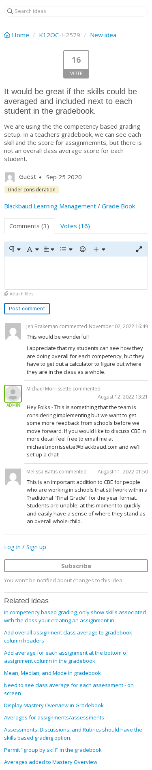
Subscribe (76, 566)
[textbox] (76, 273)
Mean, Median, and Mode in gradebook (52, 673)
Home (20, 35)
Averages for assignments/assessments (54, 717)
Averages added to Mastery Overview (50, 762)
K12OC (49, 35)
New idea (103, 35)
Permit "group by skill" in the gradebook (53, 749)
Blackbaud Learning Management (50, 206)
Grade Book (118, 206)
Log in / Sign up (25, 547)
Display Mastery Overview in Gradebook (54, 705)
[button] (14, 249)
